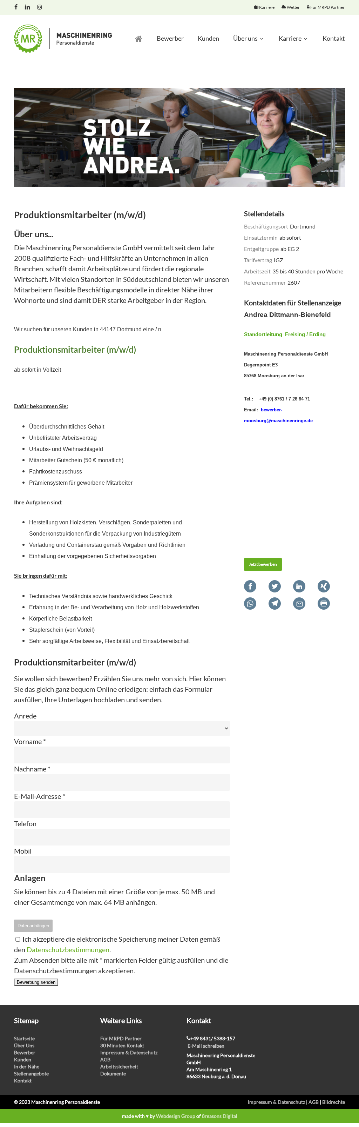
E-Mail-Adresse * (39, 796)
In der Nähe (26, 1066)
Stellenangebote (31, 1073)
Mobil (23, 851)
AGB (105, 1059)
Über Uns (24, 1045)
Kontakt (23, 1080)
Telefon (25, 823)
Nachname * (32, 768)
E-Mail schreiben (206, 1046)
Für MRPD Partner (121, 1038)
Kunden (22, 1059)
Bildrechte (333, 1102)
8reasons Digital (219, 1116)
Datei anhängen (33, 925)
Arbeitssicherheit (119, 1066)
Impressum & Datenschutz (128, 1052)
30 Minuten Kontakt (122, 1045)
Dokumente (113, 1073)
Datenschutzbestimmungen (68, 949)
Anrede (25, 715)
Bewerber (24, 1052)
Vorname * (30, 741)
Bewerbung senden (36, 982)
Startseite (24, 1038)
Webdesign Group (175, 1116)
